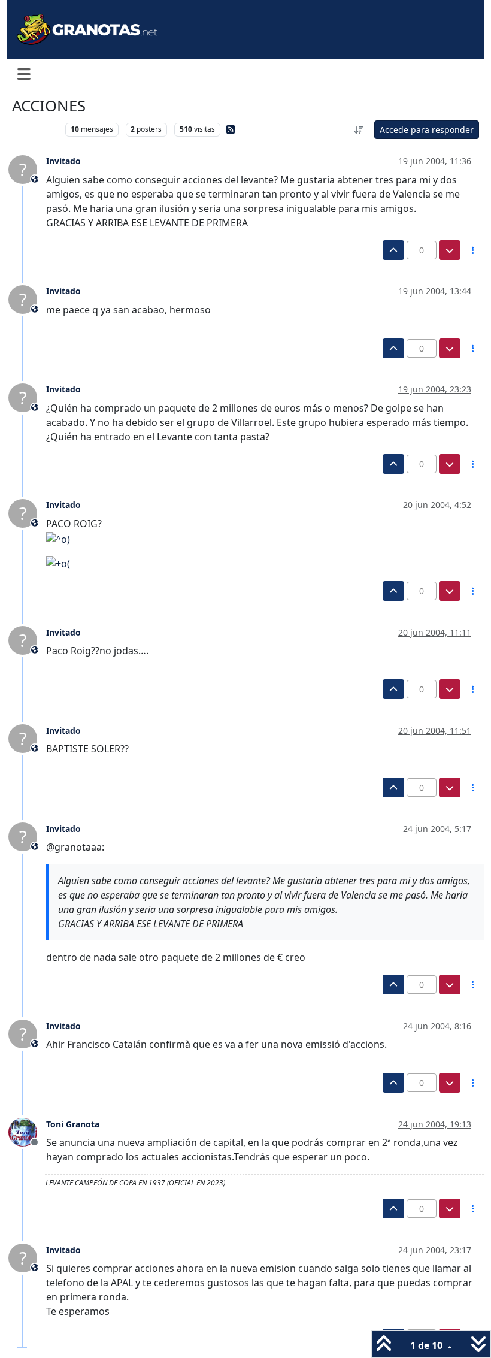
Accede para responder (427, 129)
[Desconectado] (27, 1131)
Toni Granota (72, 1124)
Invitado (63, 161)
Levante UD (35, 129)
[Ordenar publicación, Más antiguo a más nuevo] (359, 129)
